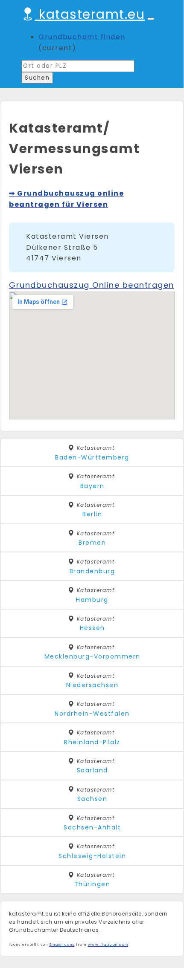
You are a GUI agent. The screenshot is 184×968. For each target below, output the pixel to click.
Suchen (37, 78)
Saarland (92, 770)
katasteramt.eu (90, 14)
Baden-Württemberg (92, 457)
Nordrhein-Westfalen (92, 713)
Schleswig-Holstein (92, 856)
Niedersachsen (92, 685)
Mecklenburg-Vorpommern (92, 656)
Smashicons (62, 944)
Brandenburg (92, 571)
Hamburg (92, 599)
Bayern (92, 486)
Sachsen (92, 799)
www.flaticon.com (108, 944)
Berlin (92, 514)
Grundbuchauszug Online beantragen (91, 285)
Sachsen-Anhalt (92, 827)
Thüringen (92, 884)
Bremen (92, 542)
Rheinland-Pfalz (92, 742)
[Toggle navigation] (150, 18)
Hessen (92, 628)
